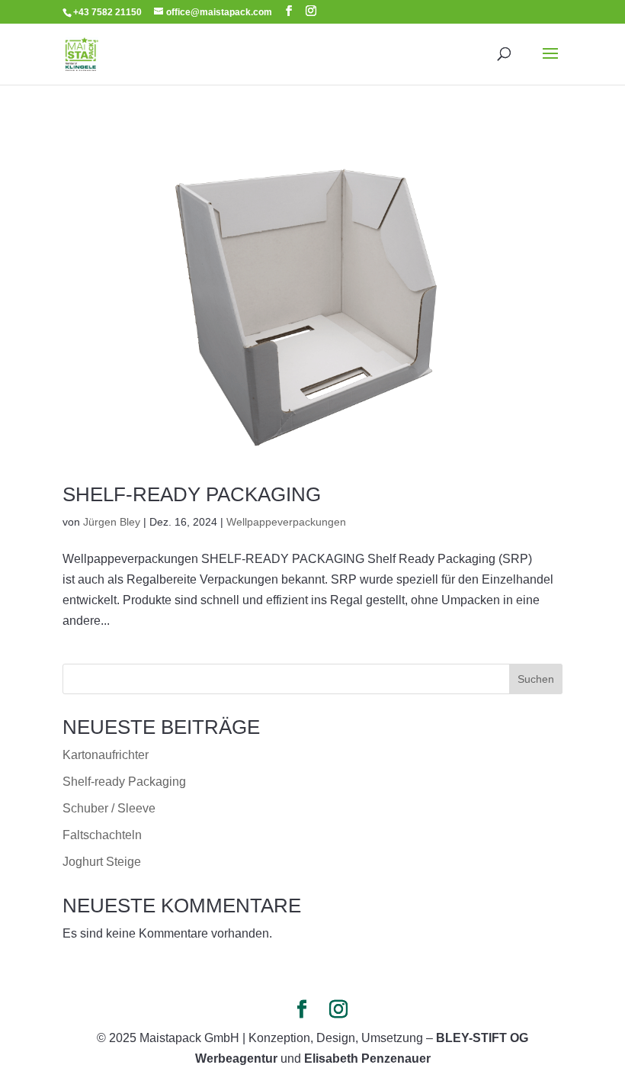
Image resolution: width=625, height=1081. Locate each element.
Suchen (536, 679)
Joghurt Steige (101, 861)
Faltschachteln (102, 834)
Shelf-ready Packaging (191, 494)
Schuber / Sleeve (108, 808)
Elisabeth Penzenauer (367, 1058)
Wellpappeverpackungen (286, 522)
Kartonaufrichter (105, 754)
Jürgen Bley (111, 522)
